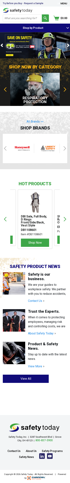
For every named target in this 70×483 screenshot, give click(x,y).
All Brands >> (35, 121)
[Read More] (15, 283)
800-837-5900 (44, 440)
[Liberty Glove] (48, 148)
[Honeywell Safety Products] (22, 148)
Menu (63, 3)
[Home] (17, 10)
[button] (2, 45)
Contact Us (35, 301)
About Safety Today (41, 333)
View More (35, 366)
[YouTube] (50, 456)
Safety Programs (52, 451)
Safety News (26, 456)
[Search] (45, 18)
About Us (31, 451)
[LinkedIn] (42, 456)
